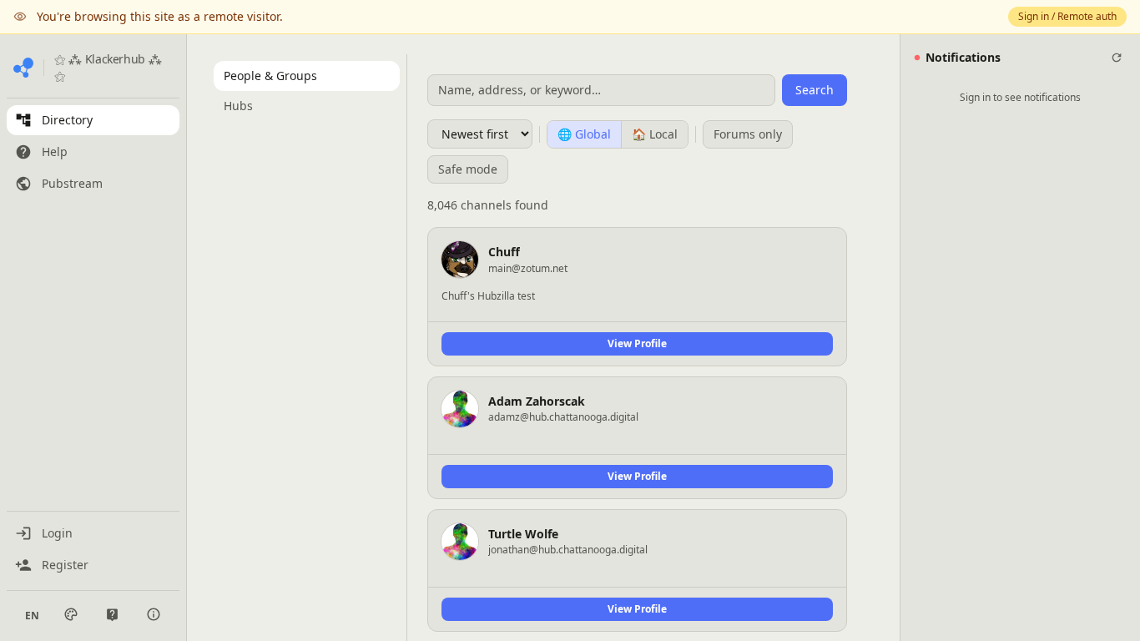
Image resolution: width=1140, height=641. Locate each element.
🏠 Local (655, 134)
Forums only (748, 134)
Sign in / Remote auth (1067, 16)
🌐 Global (584, 134)
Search (814, 90)
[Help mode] (112, 614)
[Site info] (153, 614)
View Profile (637, 343)
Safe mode (467, 169)
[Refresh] (1117, 58)
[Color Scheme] (71, 614)
